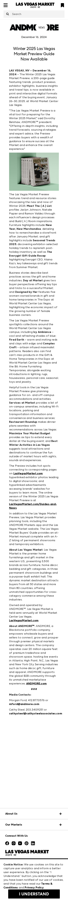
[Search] (7, 14)
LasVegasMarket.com (28, 473)
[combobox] (34, 14)
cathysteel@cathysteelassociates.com (35, 713)
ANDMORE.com (36, 683)
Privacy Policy (34, 887)
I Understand (34, 894)
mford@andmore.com (24, 704)
